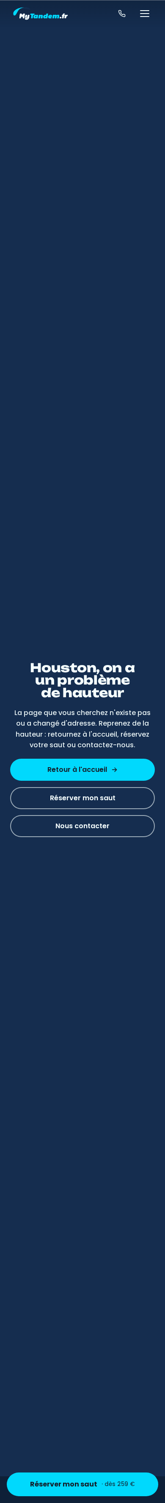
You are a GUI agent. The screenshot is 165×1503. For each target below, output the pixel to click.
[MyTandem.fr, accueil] (40, 13)
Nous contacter (82, 826)
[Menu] (145, 13)
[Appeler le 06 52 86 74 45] (121, 13)
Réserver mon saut (82, 1484)
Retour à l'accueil (82, 769)
